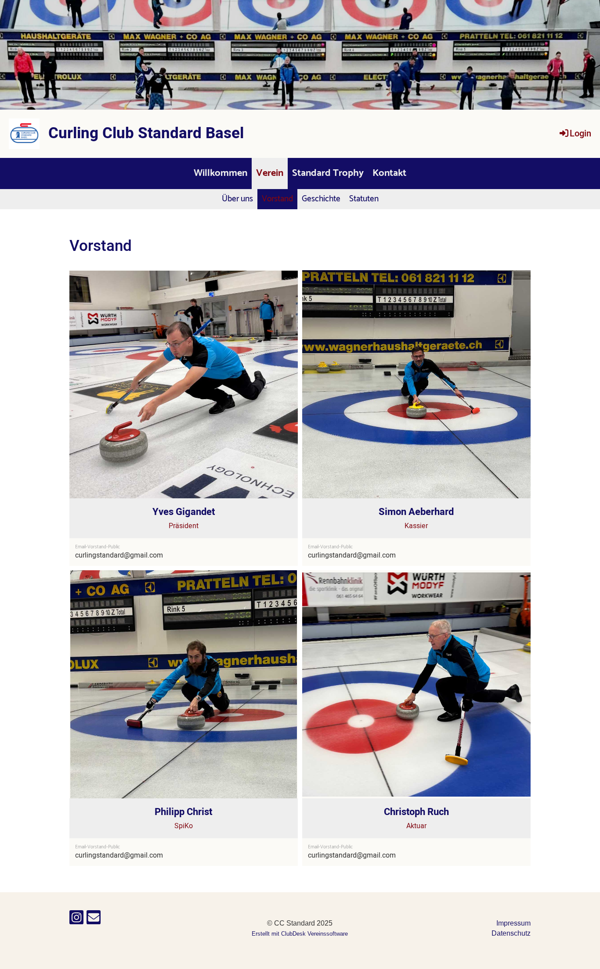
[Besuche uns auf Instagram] (76, 919)
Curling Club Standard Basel (146, 133)
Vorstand (277, 199)
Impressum (513, 923)
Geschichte (321, 199)
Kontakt (389, 173)
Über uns (237, 199)
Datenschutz (511, 933)
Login (580, 133)
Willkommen (220, 173)
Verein (269, 173)
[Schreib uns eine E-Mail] (94, 919)
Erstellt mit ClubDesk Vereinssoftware (300, 933)
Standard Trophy (328, 173)
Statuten (364, 199)
